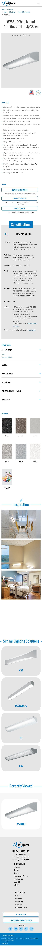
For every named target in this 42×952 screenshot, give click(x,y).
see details (31, 330)
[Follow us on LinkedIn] (10, 929)
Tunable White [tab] (23, 234)
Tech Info (5, 399)
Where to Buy (19, 208)
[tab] (9, 233)
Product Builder (19, 198)
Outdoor (18, 898)
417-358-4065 (21, 854)
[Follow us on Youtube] (16, 929)
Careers (17, 867)
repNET (17, 882)
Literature (6, 382)
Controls (18, 904)
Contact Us (18, 879)
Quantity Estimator (19, 190)
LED (2, 354)
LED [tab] (6, 234)
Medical (12, 12)
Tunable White (6, 357)
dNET (16, 885)
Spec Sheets (6, 350)
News (16, 870)
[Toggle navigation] (38, 3)
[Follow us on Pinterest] (26, 929)
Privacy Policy (34, 938)
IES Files (4, 364)
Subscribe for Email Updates (21, 920)
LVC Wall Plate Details (11, 391)
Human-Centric (21, 907)
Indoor (10, 9)
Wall (5, 12)
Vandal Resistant (24, 12)
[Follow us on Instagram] (31, 929)
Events (16, 873)
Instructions (7, 373)
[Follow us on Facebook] (21, 929)
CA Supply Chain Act (7, 941)
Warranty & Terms (21, 876)
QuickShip (19, 901)
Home (3, 9)
